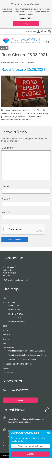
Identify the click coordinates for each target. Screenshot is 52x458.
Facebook (41, 31)
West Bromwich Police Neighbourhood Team (27, 355)
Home (5, 298)
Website (6, 212)
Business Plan (14, 310)
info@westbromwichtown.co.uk (15, 280)
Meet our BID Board (16, 322)
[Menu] (4, 48)
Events (6, 339)
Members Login (31, 31)
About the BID (9, 302)
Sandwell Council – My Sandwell (22, 360)
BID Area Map (20, 317)
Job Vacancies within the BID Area (17, 364)
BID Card (6, 335)
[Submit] (47, 42)
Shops (5, 330)
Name (6, 186)
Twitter (45, 31)
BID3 (5, 326)
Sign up (20, 400)
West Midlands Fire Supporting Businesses (26, 351)
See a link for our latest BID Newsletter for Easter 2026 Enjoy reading (26, 420)
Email (6, 199)
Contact (6, 368)
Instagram (49, 31)
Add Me (30, 454)
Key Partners (8, 348)
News (5, 343)
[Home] (21, 40)
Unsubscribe (8, 373)
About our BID (14, 305)
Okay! (26, 24)
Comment (8, 147)
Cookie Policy (26, 18)
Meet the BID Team (16, 314)
